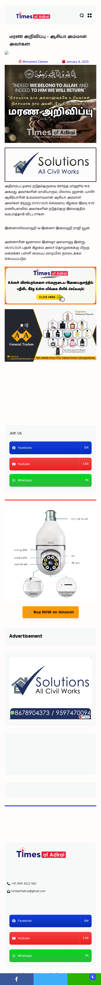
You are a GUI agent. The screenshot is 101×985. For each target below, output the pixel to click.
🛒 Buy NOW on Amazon (50, 612)
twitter (50, 979)
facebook (17, 979)
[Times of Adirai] (32, 15)
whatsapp (84, 979)
